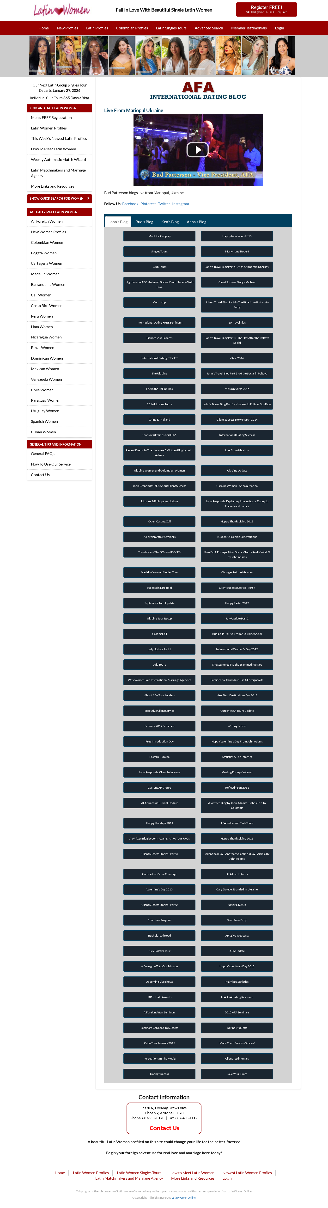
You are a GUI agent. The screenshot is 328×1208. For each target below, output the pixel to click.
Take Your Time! (237, 1074)
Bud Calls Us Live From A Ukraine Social (237, 634)
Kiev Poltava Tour (159, 951)
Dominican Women (47, 358)
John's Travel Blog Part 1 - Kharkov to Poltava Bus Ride (237, 404)
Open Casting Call (159, 521)
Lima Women (42, 326)
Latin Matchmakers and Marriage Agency (58, 173)
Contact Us (40, 474)
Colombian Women (47, 242)
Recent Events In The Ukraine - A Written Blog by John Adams (159, 452)
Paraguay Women (46, 400)
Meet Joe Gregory (159, 236)
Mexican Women (45, 368)
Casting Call (159, 634)
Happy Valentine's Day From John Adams (237, 741)
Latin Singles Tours (171, 27)
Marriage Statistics (237, 981)
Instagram (180, 203)
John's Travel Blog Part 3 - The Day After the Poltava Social (237, 340)
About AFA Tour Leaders (159, 695)
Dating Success (159, 1074)
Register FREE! (266, 9)
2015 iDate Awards (159, 997)
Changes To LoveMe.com (237, 572)
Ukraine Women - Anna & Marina (237, 486)
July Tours (159, 664)
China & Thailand (159, 419)
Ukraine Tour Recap (159, 618)
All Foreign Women (47, 221)
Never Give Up (237, 905)
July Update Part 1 (159, 649)
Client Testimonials (237, 1058)
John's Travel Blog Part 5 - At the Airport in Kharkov (237, 267)
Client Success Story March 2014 (237, 419)
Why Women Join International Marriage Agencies (159, 680)
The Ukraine (159, 373)
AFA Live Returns (237, 874)
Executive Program (159, 920)
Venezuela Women (46, 379)
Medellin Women (45, 273)
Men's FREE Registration (51, 117)
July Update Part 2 (237, 618)
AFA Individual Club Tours (237, 823)
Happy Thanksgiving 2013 (237, 521)
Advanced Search (209, 27)
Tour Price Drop (237, 920)
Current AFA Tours (159, 787)
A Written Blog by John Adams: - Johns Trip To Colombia (237, 805)
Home (44, 27)
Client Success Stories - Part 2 (159, 905)
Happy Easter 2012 (237, 603)
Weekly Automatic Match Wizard (58, 159)
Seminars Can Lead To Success (159, 1028)
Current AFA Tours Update (237, 710)
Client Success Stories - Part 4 (237, 587)
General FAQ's (43, 453)
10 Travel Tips (237, 322)
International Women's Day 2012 (237, 649)
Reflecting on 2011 (237, 787)
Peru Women (42, 316)
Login (279, 27)
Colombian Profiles (132, 27)
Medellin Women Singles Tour (159, 572)
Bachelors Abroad (159, 935)
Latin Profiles (97, 27)
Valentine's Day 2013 (159, 889)
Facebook (130, 203)
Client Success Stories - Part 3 (159, 854)
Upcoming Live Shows (159, 981)
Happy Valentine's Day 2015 (237, 966)
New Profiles (67, 27)
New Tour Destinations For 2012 (237, 695)
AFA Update (237, 951)
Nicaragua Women (46, 337)
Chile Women (42, 389)
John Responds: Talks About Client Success (159, 486)
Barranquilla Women (48, 284)
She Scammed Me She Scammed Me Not (237, 664)
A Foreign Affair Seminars (160, 537)
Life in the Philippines (159, 389)
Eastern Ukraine (159, 757)
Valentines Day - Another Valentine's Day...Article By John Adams (237, 856)
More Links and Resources (52, 186)
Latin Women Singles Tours (139, 1172)
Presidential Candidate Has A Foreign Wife (237, 680)
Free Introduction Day (160, 741)
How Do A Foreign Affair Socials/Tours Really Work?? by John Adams (237, 554)
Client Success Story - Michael (237, 282)
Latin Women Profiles (49, 128)
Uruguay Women (45, 410)
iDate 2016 (237, 358)
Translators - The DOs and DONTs (159, 552)
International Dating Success (237, 435)
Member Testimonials (249, 27)
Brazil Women (42, 347)
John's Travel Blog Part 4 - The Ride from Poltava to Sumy (237, 304)
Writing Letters (237, 726)
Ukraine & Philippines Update (159, 501)
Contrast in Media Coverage (159, 874)
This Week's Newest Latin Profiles (59, 138)
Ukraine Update (237, 470)
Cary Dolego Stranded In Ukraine (237, 889)
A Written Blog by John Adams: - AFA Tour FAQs (159, 838)
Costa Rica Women (46, 305)
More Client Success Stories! (237, 1043)
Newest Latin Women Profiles (247, 1172)
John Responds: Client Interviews (159, 772)
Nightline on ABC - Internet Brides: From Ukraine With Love (160, 284)
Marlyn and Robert (237, 251)
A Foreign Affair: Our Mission (159, 966)
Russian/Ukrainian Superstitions (237, 537)
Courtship (159, 302)
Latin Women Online (184, 1197)
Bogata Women (44, 253)
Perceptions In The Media (160, 1058)
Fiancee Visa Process (159, 338)
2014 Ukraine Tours (159, 404)
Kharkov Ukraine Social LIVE (159, 435)
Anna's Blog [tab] (196, 221)
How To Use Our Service (51, 464)
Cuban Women (43, 431)
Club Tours (159, 267)
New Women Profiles (48, 231)
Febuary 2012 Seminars (159, 726)
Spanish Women (44, 421)
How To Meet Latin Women (53, 149)
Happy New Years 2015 (237, 236)
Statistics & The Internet (237, 757)
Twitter (164, 203)
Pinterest (148, 203)
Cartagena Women (46, 263)
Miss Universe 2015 (237, 389)
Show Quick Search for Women (57, 198)
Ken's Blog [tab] (170, 221)
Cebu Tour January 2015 (159, 1043)
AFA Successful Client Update (159, 803)
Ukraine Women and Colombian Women (159, 470)
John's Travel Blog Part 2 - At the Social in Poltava (237, 373)
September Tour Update (160, 603)
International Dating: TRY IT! (159, 358)
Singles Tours (159, 251)
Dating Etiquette (237, 1028)
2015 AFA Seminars (237, 1012)
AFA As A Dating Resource (237, 997)
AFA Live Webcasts (237, 935)
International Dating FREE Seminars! (159, 322)
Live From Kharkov (237, 450)
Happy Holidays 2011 (159, 823)
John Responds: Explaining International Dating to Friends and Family (237, 503)
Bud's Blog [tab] (144, 221)
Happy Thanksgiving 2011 (237, 838)
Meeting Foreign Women (237, 772)
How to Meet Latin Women (192, 1172)
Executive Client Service (159, 710)
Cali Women (41, 295)
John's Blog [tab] (118, 221)
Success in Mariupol (159, 587)
